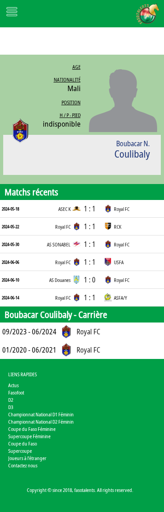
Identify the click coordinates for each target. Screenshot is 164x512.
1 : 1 (90, 209)
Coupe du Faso (22, 443)
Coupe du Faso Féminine (32, 428)
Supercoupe (20, 450)
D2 (10, 399)
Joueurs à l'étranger (27, 458)
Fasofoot (16, 392)
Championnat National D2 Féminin (41, 421)
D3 (10, 407)
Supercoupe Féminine (29, 436)
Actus (13, 385)
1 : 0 (90, 280)
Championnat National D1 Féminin (41, 414)
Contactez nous (22, 465)
